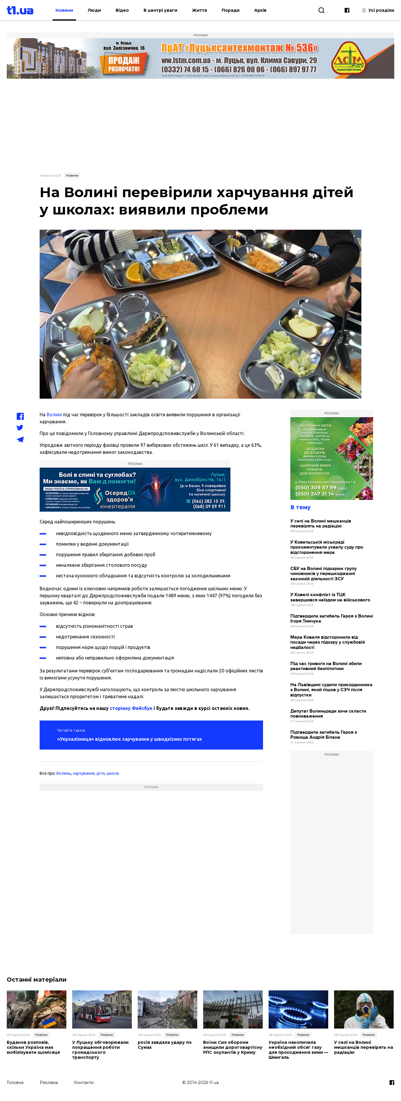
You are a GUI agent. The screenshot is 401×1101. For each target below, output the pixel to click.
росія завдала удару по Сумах (165, 1045)
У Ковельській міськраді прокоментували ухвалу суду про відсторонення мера (326, 547)
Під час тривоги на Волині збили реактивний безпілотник (326, 666)
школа (113, 773)
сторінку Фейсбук (131, 708)
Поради (231, 10)
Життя (199, 10)
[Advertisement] (200, 125)
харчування (84, 773)
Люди (94, 10)
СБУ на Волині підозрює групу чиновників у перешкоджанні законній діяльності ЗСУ (323, 573)
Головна (15, 1082)
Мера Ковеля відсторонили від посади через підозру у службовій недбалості (327, 642)
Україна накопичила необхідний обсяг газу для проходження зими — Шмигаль (298, 1050)
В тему (300, 507)
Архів (260, 10)
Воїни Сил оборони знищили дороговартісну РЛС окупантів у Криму (232, 1047)
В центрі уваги (160, 10)
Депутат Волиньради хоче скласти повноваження (328, 714)
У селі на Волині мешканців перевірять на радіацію (320, 524)
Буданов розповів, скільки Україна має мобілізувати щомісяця (33, 1047)
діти (100, 773)
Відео (122, 10)
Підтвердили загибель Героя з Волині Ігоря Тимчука (331, 619)
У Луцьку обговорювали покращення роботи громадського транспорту (100, 1050)
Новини (64, 10)
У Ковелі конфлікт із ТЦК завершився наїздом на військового (330, 597)
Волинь (63, 773)
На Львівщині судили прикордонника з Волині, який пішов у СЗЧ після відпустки (331, 690)
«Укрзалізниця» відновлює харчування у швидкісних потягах (129, 739)
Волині (54, 414)
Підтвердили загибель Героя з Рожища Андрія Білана (323, 735)
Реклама (49, 1082)
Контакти (84, 1082)
